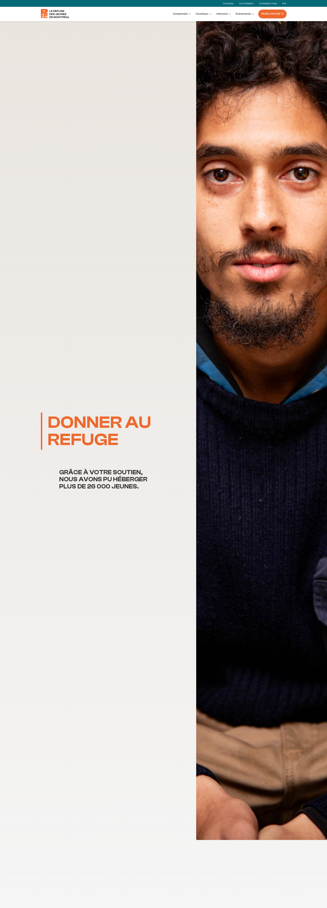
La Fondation (246, 3)
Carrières (228, 3)
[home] (55, 13)
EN (284, 3)
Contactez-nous (268, 3)
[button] (181, 14)
